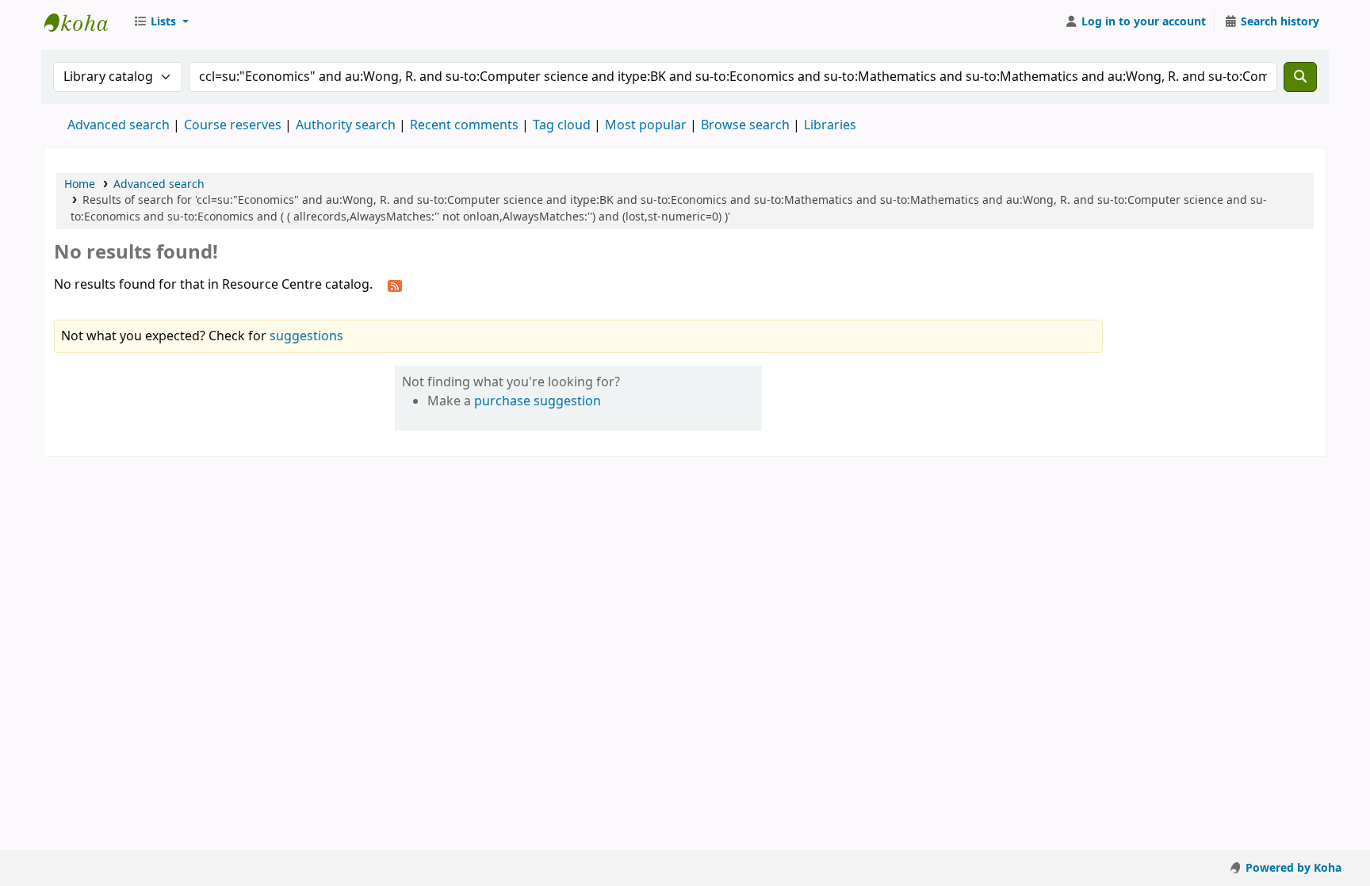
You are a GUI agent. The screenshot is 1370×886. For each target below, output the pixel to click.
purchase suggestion (537, 401)
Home (79, 184)
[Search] (1300, 77)
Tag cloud (562, 125)
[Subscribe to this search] (395, 285)
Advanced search (118, 125)
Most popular (646, 125)
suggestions (306, 336)
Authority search (346, 125)
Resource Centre (84, 22)
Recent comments (464, 125)
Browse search (745, 125)
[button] (161, 22)
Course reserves (232, 125)
